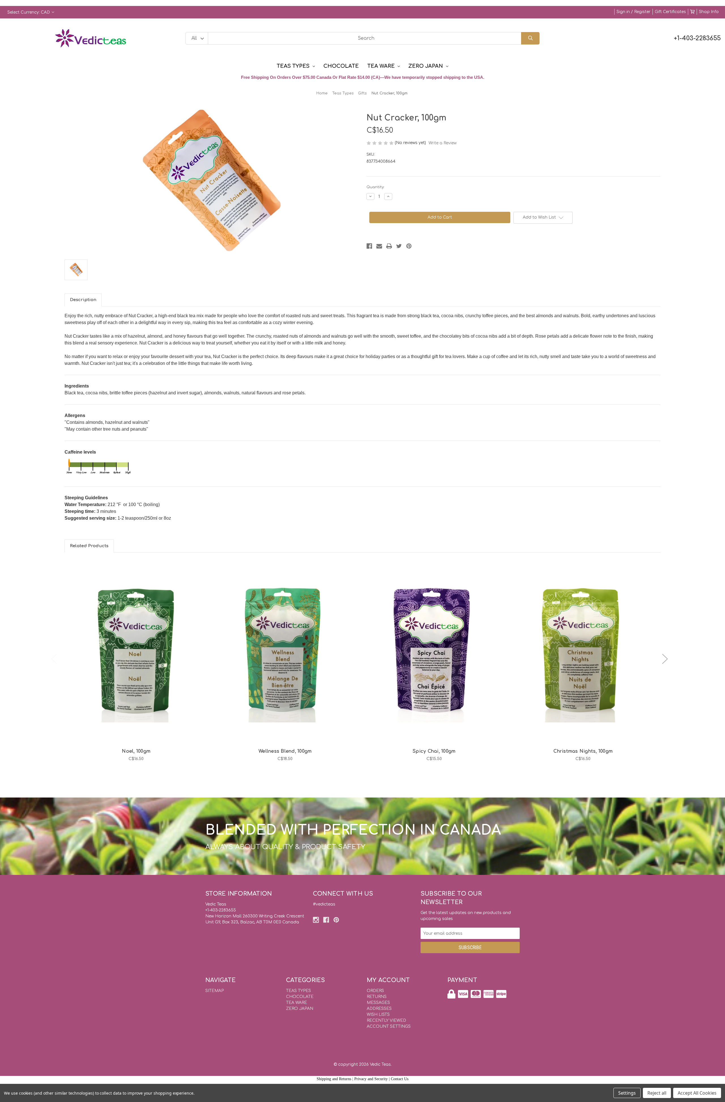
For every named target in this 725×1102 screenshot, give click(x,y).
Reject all (656, 1093)
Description (83, 299)
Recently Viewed (386, 1020)
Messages (378, 1003)
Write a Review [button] (442, 143)
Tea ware (381, 66)
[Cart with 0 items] (692, 12)
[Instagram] (316, 920)
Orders (375, 991)
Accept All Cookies (697, 1093)
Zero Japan (425, 66)
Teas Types (293, 66)
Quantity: (375, 187)
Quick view (136, 648)
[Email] (379, 246)
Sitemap (214, 991)
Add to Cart (139, 663)
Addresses (379, 1008)
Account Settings (389, 1026)
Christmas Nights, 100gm (583, 751)
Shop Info (709, 12)
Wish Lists (378, 1014)
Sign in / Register (634, 12)
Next (665, 659)
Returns (377, 997)
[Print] (389, 246)
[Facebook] (369, 246)
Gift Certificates (670, 12)
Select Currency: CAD (29, 12)
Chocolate (341, 66)
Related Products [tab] (89, 545)
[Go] (530, 38)
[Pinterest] (409, 246)
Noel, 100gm (136, 751)
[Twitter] (399, 246)
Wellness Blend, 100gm (285, 751)
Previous (54, 659)
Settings (627, 1093)
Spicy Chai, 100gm (434, 751)
